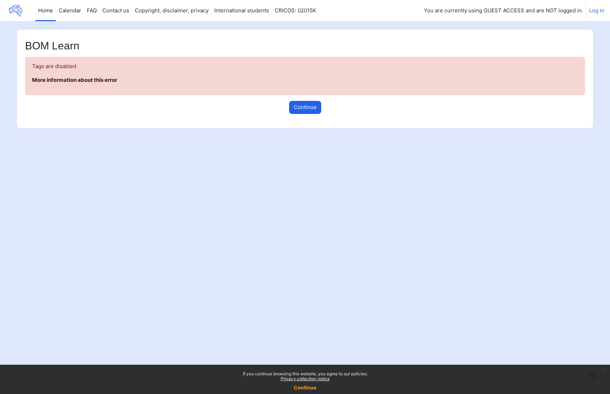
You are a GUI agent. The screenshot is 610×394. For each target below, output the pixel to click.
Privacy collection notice (305, 378)
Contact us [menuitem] (115, 10)
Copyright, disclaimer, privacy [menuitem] (172, 10)
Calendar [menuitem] (70, 10)
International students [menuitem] (241, 10)
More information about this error (74, 80)
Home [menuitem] (45, 10)
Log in (596, 10)
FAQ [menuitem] (92, 10)
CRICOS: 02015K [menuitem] (295, 10)
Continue (305, 387)
